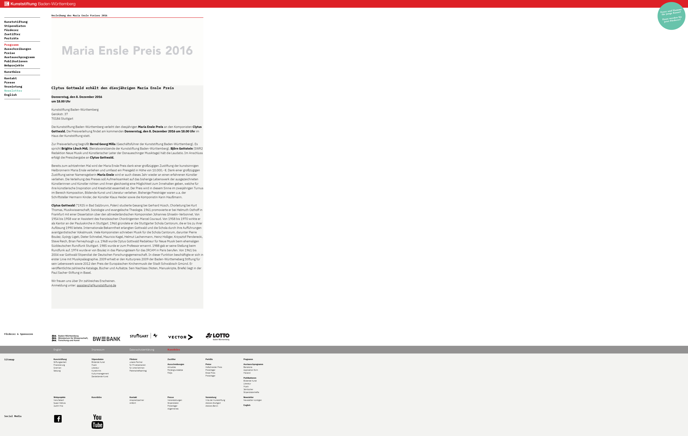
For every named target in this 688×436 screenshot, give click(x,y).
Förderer (11, 30)
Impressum (98, 349)
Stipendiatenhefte (251, 392)
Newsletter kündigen (252, 400)
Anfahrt (133, 403)
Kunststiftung (16, 21)
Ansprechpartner (137, 400)
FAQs (170, 373)
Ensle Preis (210, 373)
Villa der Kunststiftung (215, 400)
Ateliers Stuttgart (213, 403)
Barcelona (247, 367)
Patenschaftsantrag (138, 370)
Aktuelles (172, 367)
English (10, 94)
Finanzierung (59, 365)
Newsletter (13, 90)
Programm (11, 44)
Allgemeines (173, 408)
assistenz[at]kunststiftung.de (96, 285)
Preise (9, 53)
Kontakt (10, 78)
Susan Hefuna (60, 403)
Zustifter (12, 34)
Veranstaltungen (175, 400)
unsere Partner (136, 362)
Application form (250, 370)
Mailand (246, 373)
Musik (94, 365)
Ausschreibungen (17, 49)
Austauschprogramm (19, 57)
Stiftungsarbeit (60, 362)
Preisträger (210, 370)
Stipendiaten (15, 26)
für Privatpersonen (138, 365)
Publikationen (16, 61)
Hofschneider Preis (214, 367)
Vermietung (13, 86)
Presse (9, 82)
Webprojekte (14, 65)
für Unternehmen (137, 368)
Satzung (57, 370)
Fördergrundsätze (175, 370)
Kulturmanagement (100, 373)
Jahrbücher (248, 389)
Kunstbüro (12, 72)
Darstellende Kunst (100, 376)
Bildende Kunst (98, 362)
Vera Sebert (59, 400)
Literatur (95, 368)
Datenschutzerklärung (142, 349)
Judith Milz (58, 406)
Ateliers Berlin (212, 406)
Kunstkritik (96, 370)
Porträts (11, 38)
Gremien (57, 368)
